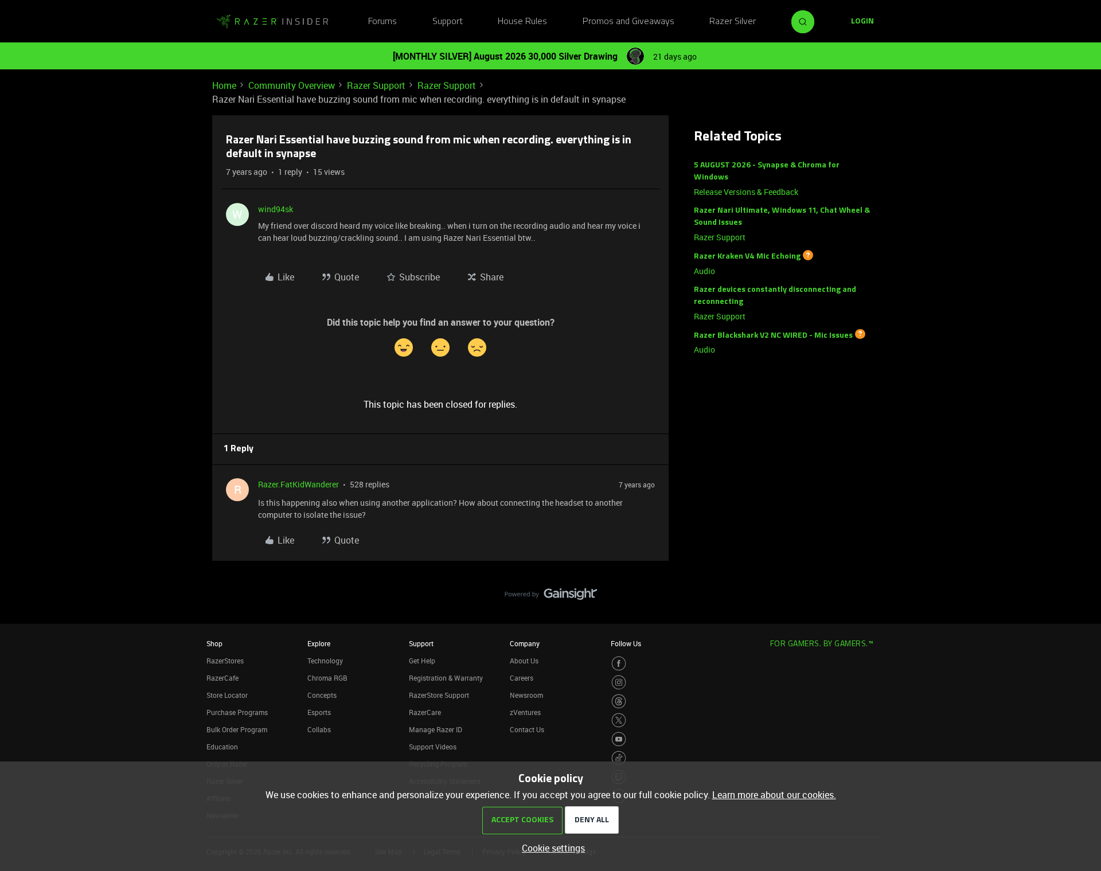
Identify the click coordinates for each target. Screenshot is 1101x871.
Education (222, 746)
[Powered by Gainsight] (551, 597)
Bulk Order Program (236, 729)
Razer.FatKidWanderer (298, 484)
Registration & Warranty (446, 677)
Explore (318, 643)
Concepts (322, 695)
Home (224, 85)
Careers (521, 677)
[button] (862, 21)
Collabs (319, 729)
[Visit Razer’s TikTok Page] (619, 758)
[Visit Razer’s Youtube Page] (619, 739)
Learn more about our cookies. (774, 794)
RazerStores (225, 660)
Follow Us (626, 643)
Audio (704, 270)
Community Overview (291, 85)
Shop (214, 643)
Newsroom (526, 695)
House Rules (522, 21)
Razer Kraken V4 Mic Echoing (747, 256)
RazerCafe (222, 677)
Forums (382, 21)
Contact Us (527, 729)
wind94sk (275, 209)
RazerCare (425, 712)
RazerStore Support (439, 695)
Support (447, 21)
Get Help (422, 660)
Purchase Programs (237, 712)
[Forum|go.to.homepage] (272, 21)
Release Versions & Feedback (746, 191)
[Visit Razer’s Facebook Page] (619, 663)
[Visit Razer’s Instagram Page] (619, 682)
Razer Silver (732, 21)
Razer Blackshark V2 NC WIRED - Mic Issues (773, 335)
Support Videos (432, 746)
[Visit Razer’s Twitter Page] (619, 720)
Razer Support (376, 85)
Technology (325, 660)
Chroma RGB (327, 677)
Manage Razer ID (435, 729)
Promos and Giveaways (628, 21)
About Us (524, 660)
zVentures (525, 712)
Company (525, 643)
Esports (319, 712)
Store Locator (227, 695)
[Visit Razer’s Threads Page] (619, 701)
